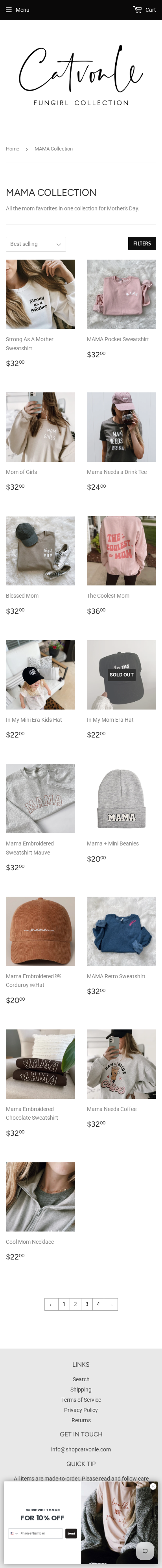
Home (12, 149)
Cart (150, 10)
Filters (142, 244)
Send (71, 1533)
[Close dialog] (152, 1486)
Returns (81, 1420)
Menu (22, 10)
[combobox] (13, 1533)
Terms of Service (81, 1400)
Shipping (81, 1389)
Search (81, 1379)
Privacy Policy (81, 1410)
